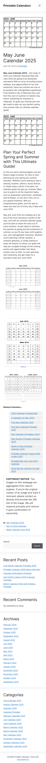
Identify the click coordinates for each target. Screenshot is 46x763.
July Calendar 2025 (12, 720)
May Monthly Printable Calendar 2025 (25, 440)
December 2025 (10, 628)
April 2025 (8, 655)
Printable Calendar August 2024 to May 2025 (25, 455)
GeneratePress (23, 759)
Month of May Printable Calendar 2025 (21, 447)
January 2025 (9, 667)
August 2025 (9, 640)
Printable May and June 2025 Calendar (24, 462)
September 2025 (10, 636)
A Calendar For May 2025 (22, 418)
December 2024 (10, 670)
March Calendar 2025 (13, 727)
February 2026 (10, 625)
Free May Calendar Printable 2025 (24, 428)
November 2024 (10, 674)
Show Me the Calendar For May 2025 (25, 470)
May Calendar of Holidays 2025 (25, 434)
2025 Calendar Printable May (24, 413)
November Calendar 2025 (15, 739)
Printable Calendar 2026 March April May (21, 569)
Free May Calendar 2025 (22, 422)
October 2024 (9, 678)
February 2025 (9, 663)
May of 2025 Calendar (16, 526)
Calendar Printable (11, 712)
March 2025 (8, 659)
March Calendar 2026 (13, 731)
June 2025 (8, 648)
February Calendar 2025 (14, 716)
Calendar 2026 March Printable (17, 573)
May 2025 (7, 651)
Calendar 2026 (10, 708)
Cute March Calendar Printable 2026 (19, 566)
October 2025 (9, 632)
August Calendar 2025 (13, 704)
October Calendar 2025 (13, 742)
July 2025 (7, 644)
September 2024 (11, 682)
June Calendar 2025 (12, 723)
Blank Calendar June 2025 (18, 530)
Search (6, 542)
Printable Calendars (17, 5)
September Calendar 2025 (15, 746)
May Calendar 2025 (15, 523)
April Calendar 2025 (12, 701)
